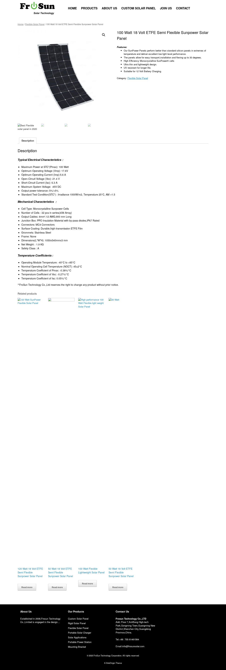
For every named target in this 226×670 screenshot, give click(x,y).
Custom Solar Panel (78, 618)
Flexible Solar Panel (34, 24)
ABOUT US (109, 8)
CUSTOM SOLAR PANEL (138, 8)
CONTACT (183, 8)
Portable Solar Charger (79, 632)
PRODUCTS (89, 8)
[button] (203, 8)
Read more (26, 587)
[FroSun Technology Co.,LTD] (37, 8)
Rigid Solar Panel (77, 623)
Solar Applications (77, 637)
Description (28, 140)
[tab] (28, 140)
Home (20, 24)
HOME (72, 8)
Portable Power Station (79, 642)
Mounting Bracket (77, 646)
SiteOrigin (110, 663)
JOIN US (166, 8)
